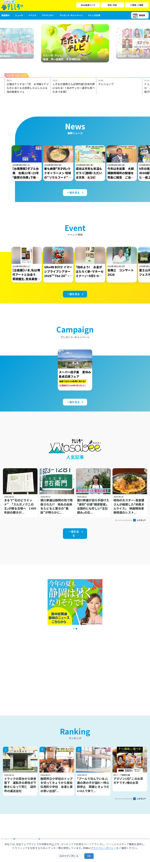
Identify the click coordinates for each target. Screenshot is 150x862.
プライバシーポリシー (103, 848)
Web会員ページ (88, 4)
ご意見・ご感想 (136, 4)
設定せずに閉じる (68, 855)
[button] (73, 628)
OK (89, 856)
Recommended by (124, 520)
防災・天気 (112, 4)
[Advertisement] (40, 668)
